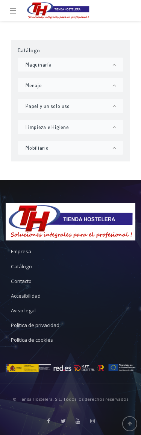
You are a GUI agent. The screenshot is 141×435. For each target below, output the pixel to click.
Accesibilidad (26, 295)
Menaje (34, 85)
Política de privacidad (35, 325)
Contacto (21, 281)
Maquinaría (39, 64)
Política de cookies (32, 339)
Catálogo (21, 266)
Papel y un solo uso (48, 106)
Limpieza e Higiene (47, 127)
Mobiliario (37, 147)
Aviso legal (23, 310)
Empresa (21, 251)
